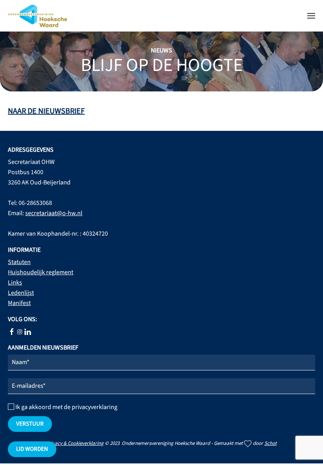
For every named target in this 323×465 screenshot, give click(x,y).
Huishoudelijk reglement (40, 272)
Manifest (19, 303)
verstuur (30, 424)
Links (15, 282)
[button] (311, 16)
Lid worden (32, 449)
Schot (270, 443)
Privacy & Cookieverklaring (75, 443)
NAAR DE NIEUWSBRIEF (46, 111)
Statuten (19, 262)
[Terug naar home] (37, 16)
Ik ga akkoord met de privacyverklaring (65, 407)
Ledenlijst (21, 292)
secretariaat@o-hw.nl (53, 213)
